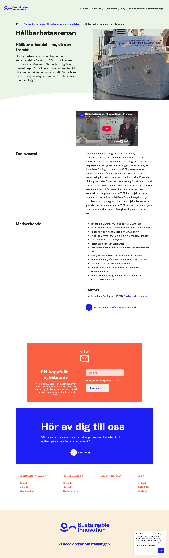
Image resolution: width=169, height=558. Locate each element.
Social (141, 475)
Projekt (84, 8)
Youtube (142, 490)
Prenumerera (96, 388)
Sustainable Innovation (33, 475)
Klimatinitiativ (137, 8)
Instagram (143, 486)
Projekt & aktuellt (73, 475)
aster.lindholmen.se (136, 296)
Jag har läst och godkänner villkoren (105, 380)
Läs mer (155, 545)
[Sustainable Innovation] (16, 8)
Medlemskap (155, 8)
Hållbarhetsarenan (110, 475)
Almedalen (111, 8)
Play (122, 8)
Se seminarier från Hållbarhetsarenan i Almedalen (52, 24)
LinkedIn (142, 482)
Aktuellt (67, 482)
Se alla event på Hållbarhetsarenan (113, 307)
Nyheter (96, 8)
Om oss (24, 486)
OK (161, 551)
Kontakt (82, 452)
